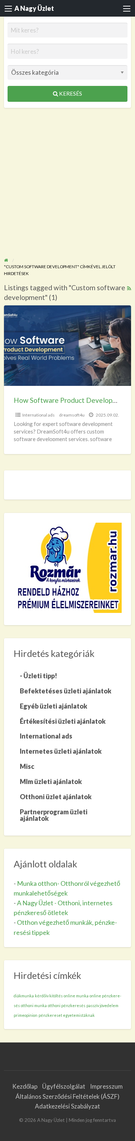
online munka (76, 995)
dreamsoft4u (72, 415)
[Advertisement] (67, 179)
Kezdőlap (24, 1086)
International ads (38, 415)
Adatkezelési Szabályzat (67, 1106)
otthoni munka (34, 1005)
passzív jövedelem (102, 1005)
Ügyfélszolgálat (63, 1086)
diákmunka (24, 995)
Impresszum (106, 1086)
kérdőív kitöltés (49, 995)
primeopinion (25, 1015)
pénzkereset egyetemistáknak (67, 1015)
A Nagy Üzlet (34, 8)
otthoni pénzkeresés (66, 1005)
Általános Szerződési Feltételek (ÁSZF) (67, 1096)
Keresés (70, 93)
